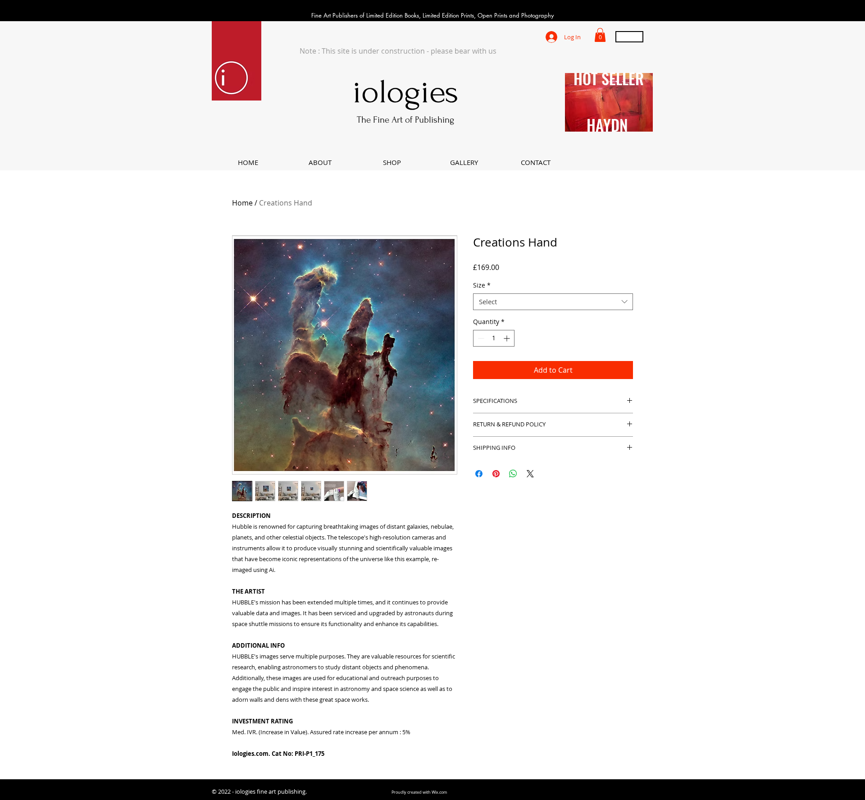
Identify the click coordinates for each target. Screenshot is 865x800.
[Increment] (507, 338)
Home (242, 203)
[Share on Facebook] (478, 473)
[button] (600, 35)
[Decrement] (480, 338)
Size (482, 285)
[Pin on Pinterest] (496, 473)
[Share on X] (530, 473)
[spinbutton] (494, 338)
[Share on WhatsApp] (513, 473)
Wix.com (439, 792)
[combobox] (553, 302)
